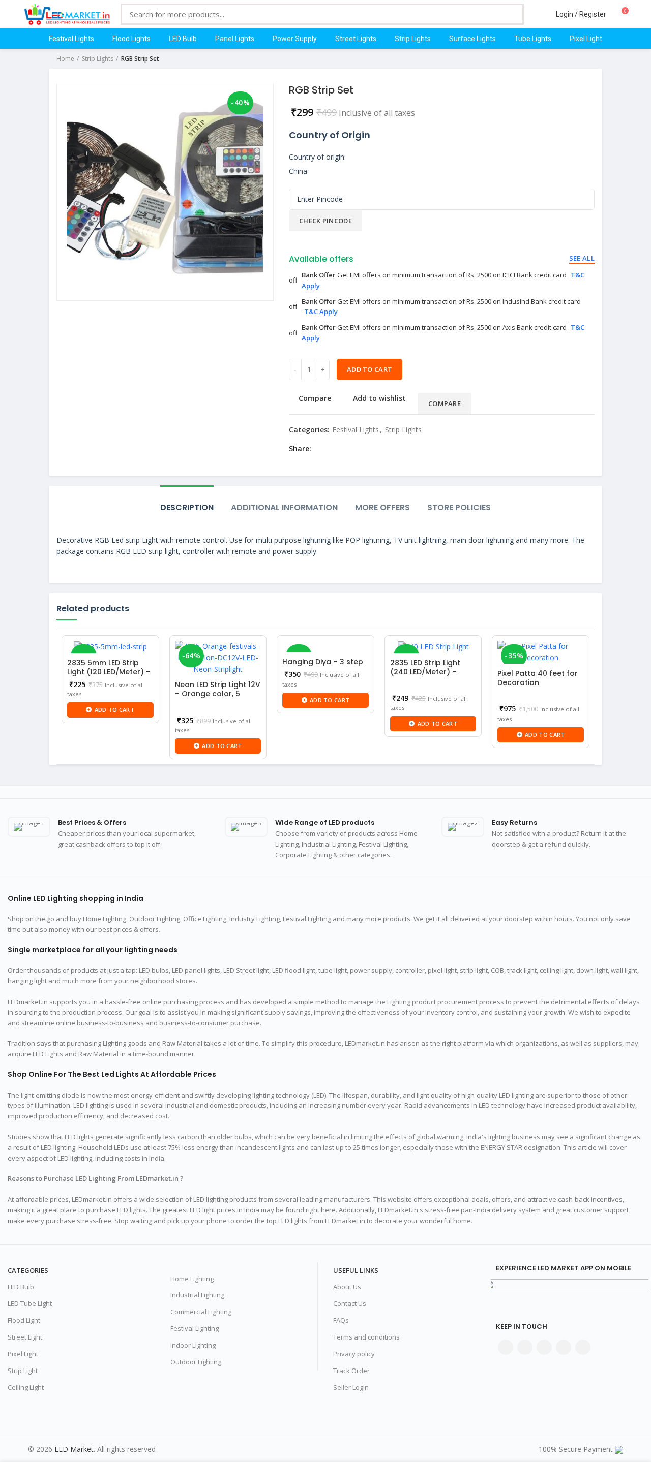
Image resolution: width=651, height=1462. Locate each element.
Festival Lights (355, 429)
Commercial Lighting (200, 1311)
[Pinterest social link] (357, 448)
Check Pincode (325, 220)
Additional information (284, 507)
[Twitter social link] (333, 448)
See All (582, 258)
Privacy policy (354, 1353)
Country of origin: (317, 157)
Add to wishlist (379, 398)
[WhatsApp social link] (380, 448)
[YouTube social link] (563, 1347)
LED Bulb (21, 1286)
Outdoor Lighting (195, 1361)
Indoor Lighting (193, 1345)
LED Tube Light (30, 1303)
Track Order (351, 1370)
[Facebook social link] (322, 448)
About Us (347, 1286)
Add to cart (369, 369)
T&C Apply (321, 311)
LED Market (74, 1449)
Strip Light (23, 1370)
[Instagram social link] (544, 1347)
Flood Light (24, 1320)
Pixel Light (23, 1353)
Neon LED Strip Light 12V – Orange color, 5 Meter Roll (217, 693)
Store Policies (459, 507)
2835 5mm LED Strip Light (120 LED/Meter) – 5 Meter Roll (109, 672)
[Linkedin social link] (368, 448)
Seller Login (351, 1387)
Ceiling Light (26, 1387)
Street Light (25, 1337)
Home (65, 58)
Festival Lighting (194, 1328)
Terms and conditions (366, 1337)
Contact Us (349, 1303)
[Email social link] (345, 448)
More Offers (382, 507)
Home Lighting (192, 1278)
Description (187, 507)
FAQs (341, 1320)
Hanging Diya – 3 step (322, 662)
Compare (315, 398)
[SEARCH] (508, 14)
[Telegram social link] (392, 448)
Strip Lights (97, 58)
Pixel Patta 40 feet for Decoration (537, 678)
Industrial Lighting (197, 1294)
